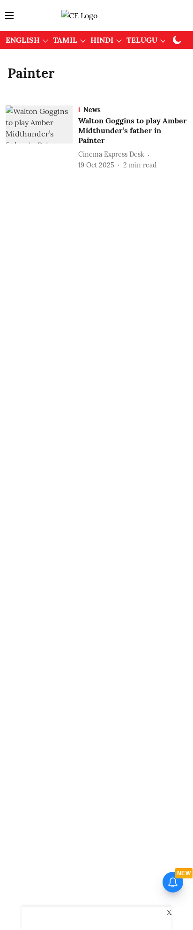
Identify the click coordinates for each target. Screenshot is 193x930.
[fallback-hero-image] (42, 138)
